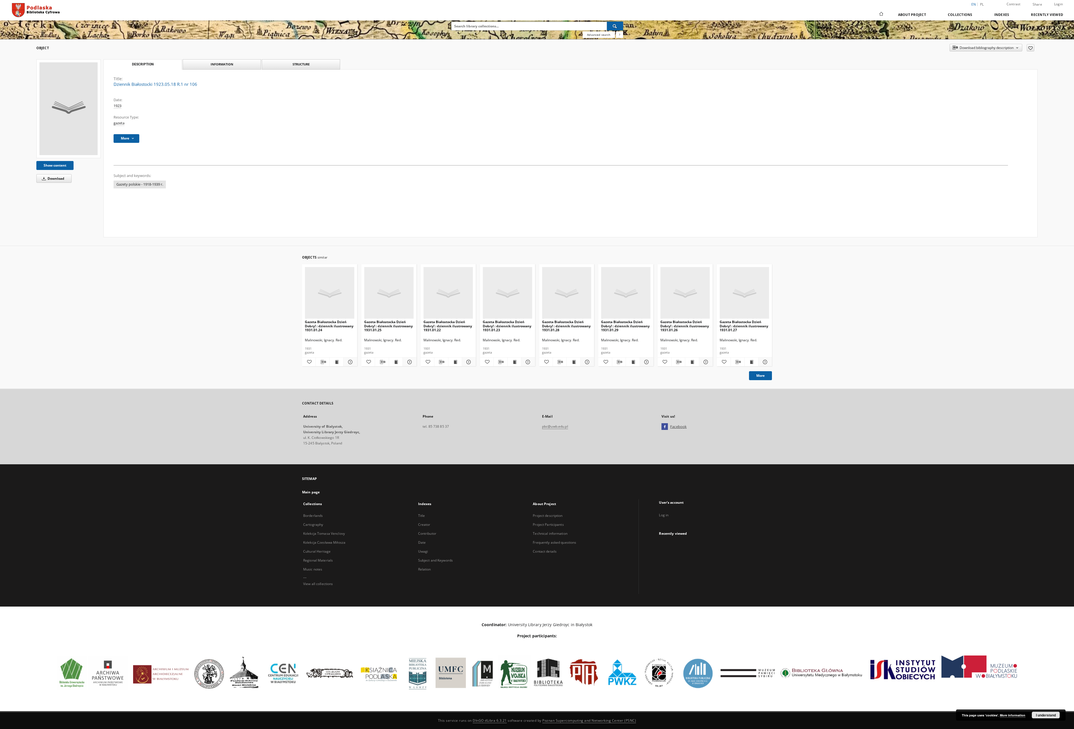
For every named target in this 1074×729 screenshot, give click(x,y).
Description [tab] (143, 64)
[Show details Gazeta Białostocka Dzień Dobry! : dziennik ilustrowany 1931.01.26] (705, 362)
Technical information (550, 533)
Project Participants (548, 524)
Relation (424, 569)
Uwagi (423, 551)
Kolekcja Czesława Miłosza (324, 542)
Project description (547, 515)
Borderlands (313, 515)
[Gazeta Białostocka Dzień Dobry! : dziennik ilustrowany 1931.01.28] (566, 293)
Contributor (427, 533)
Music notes (312, 569)
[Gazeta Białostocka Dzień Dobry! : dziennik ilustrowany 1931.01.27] (744, 293)
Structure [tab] (301, 64)
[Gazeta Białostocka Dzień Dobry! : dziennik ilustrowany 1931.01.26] (685, 293)
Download (55, 178)
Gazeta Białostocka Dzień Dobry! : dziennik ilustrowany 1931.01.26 (684, 325)
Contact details (545, 551)
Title (421, 515)
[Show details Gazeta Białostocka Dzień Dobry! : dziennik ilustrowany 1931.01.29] (646, 362)
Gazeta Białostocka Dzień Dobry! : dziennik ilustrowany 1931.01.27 (744, 325)
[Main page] (881, 14)
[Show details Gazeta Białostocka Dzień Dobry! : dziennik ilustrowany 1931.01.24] (349, 362)
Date (422, 542)
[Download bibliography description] (322, 362)
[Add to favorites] (1030, 47)
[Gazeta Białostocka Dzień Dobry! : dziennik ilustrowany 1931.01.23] (507, 293)
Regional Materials (318, 560)
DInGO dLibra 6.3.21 (490, 720)
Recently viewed (1047, 14)
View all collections (318, 583)
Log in (663, 515)
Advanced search (598, 35)
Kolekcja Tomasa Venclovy (324, 533)
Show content (55, 165)
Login (1058, 4)
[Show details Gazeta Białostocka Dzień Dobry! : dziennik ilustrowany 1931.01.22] (468, 362)
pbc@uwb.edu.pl (555, 426)
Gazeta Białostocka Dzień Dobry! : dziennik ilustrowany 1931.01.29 (625, 325)
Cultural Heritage (317, 551)
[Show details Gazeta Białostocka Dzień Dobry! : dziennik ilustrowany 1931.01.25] (408, 362)
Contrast (1014, 4)
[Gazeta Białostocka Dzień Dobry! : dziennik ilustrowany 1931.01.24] (329, 293)
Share (1037, 4)
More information (1012, 715)
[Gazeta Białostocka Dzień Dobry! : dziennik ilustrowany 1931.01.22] (448, 293)
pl (982, 4)
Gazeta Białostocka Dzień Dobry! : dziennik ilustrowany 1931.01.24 (329, 325)
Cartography (313, 524)
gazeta (119, 123)
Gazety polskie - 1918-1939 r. (139, 184)
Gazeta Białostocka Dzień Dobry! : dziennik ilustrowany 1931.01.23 (507, 325)
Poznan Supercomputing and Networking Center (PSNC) (589, 720)
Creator (424, 524)
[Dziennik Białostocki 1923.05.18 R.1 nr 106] (68, 108)
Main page (311, 492)
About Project (912, 14)
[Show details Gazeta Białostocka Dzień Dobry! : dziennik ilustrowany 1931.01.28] (586, 362)
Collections (960, 14)
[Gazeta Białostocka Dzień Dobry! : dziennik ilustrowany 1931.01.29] (625, 293)
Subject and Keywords (435, 560)
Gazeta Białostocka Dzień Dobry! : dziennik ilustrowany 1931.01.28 (566, 325)
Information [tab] (222, 64)
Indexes (1001, 14)
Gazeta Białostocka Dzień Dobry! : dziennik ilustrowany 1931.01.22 (447, 325)
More (760, 375)
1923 (117, 105)
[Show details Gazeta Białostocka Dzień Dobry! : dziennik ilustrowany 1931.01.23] (527, 362)
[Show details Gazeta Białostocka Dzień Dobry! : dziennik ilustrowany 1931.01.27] (764, 362)
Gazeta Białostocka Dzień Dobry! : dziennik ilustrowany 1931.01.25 (388, 325)
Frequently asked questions (554, 542)
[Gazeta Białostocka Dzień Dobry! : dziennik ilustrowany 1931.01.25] (388, 293)
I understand (1046, 715)
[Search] (615, 26)
